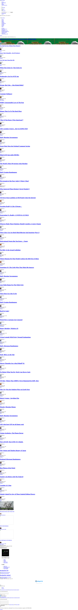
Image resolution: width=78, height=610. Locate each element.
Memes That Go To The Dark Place (11, 111)
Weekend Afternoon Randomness (10, 459)
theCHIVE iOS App (5, 30)
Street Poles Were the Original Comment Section (15, 146)
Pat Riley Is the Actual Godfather (10, 250)
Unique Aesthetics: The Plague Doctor (11, 433)
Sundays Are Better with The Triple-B (11, 477)
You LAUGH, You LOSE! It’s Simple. (11, 442)
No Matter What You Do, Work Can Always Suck (15, 372)
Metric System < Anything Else (9, 398)
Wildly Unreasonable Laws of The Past (12, 102)
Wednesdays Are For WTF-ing (9, 76)
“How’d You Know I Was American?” (11, 120)
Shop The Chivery (4, 5)
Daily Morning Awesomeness (9, 137)
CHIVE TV (5, 566)
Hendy (1, 50)
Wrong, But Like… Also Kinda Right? (12, 85)
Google (6, 589)
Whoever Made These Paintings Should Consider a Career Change (20, 224)
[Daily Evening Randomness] (39, 520)
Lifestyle (3, 22)
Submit (1, 35)
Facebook (14, 589)
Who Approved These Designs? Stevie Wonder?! (15, 189)
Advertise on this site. (39, 583)
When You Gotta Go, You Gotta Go (11, 67)
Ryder (1, 57)
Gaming (3, 24)
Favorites (3, 28)
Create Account (2, 605)
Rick (0, 133)
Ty (0, 202)
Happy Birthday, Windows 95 (9, 328)
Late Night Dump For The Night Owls (11, 285)
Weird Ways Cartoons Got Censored (11, 320)
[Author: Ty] (1, 42)
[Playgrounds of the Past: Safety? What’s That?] (39, 505)
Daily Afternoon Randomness (9, 346)
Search (3, 20)
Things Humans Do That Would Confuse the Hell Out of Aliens (19, 259)
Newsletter (3, 29)
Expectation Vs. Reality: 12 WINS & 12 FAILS (14, 215)
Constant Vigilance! (6, 94)
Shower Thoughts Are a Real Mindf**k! (12, 363)
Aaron (1, 64)
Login (3, 587)
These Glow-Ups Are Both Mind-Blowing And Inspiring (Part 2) (19, 232)
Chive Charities (6, 568)
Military (3, 4)
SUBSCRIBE (4, 13)
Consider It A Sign (5, 485)
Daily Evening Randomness (8, 172)
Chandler (1, 72)
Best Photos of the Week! (7, 468)
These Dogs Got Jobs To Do (8, 293)
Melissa (1, 324)
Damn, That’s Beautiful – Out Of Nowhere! (10, 53)
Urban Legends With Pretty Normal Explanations (15, 337)
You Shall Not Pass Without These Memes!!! (10, 45)
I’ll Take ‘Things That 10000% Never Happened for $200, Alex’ (19, 381)
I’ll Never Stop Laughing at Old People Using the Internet (18, 197)
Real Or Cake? (4, 311)
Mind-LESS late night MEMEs (9, 155)
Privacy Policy (6, 562)
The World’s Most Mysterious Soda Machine (13, 163)
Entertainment (4, 2)
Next (3, 544)
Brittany (1, 98)
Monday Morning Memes (8, 407)
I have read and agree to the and (10, 604)
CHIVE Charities (4, 32)
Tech (2, 3)
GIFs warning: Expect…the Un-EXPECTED (14, 129)
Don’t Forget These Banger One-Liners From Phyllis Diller (18, 39)
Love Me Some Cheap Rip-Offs (7, 60)
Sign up (3, 588)
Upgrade (1, 609)
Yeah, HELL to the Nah (7, 354)
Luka (0, 107)
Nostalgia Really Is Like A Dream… (11, 206)
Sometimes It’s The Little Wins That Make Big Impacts (17, 267)
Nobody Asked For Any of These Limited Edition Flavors (17, 494)
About (4, 559)
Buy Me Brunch (6, 567)
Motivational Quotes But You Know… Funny (14, 241)
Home (3, 19)
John (0, 350)
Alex (0, 124)
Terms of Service (11, 604)
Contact (5, 561)
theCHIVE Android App (5, 31)
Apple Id (17, 589)
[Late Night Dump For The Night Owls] (39, 534)
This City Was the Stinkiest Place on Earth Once (15, 389)
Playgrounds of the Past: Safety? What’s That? (14, 181)
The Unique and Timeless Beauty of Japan (13, 450)
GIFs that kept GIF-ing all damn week (12, 424)
